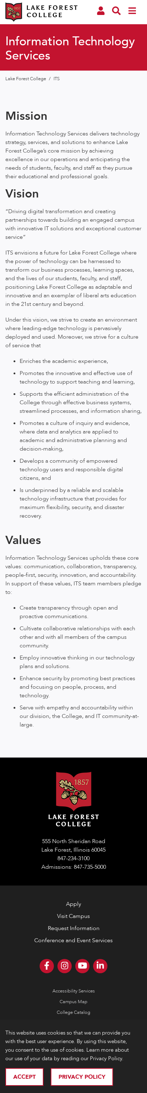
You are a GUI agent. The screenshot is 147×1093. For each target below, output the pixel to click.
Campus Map (73, 1002)
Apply (73, 904)
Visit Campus (73, 916)
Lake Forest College (26, 79)
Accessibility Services (73, 991)
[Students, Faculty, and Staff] (100, 12)
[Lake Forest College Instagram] (64, 966)
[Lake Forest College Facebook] (47, 966)
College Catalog (73, 1012)
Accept (24, 1077)
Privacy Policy (82, 1077)
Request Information (74, 928)
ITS (57, 79)
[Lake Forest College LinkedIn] (100, 966)
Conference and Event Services (73, 940)
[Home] (41, 17)
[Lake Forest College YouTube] (82, 966)
